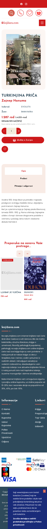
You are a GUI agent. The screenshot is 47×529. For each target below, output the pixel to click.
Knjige (38, 409)
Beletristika (27, 111)
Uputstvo (6, 437)
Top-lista (40, 417)
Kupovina (6, 417)
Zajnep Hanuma (14, 100)
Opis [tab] (23, 171)
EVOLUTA (26, 106)
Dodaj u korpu (25, 140)
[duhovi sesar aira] (35, 272)
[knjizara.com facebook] (21, 4)
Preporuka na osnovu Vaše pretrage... (23, 245)
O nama (6, 409)
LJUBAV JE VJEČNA (11, 292)
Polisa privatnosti (7, 431)
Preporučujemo (40, 413)
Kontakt (6, 413)
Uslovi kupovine (6, 424)
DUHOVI (28, 292)
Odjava (5, 441)
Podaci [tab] (23, 179)
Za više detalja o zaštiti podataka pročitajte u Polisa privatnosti (27, 521)
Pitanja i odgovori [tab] (23, 186)
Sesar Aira (28, 295)
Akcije (38, 422)
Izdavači (39, 426)
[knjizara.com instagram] (26, 4)
